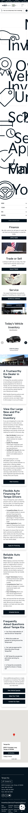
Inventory (4, 803)
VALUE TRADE (14, 269)
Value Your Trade (14, 696)
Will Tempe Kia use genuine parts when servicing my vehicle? (13, 658)
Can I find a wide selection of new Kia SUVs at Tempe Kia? (14, 632)
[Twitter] (6, 795)
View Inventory (14, 481)
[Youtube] (9, 795)
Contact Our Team (14, 701)
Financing (17, 803)
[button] (14, 735)
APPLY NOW (14, 238)
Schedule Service (14, 612)
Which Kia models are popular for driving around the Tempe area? (14, 640)
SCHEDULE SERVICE (14, 299)
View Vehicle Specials (14, 690)
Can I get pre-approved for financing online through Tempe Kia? (13, 649)
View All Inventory (13, 330)
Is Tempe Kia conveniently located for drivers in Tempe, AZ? (13, 667)
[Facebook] (3, 795)
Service (11, 803)
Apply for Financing (14, 545)
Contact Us (7, 781)
